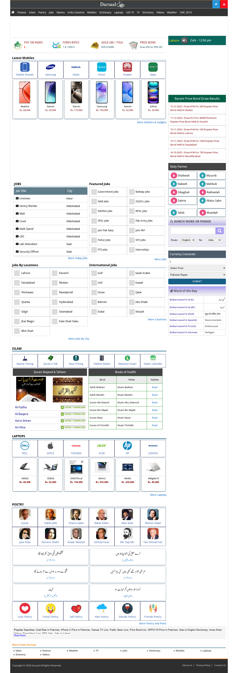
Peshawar (27, 292)
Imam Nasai (124, 417)
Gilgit (24, 311)
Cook (23, 221)
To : (201, 240)
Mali (22, 213)
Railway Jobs (143, 191)
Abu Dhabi (141, 301)
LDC (22, 236)
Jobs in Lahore (62, 633)
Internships (142, 249)
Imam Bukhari (125, 387)
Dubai (100, 311)
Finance (21, 12)
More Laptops (158, 494)
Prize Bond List (138, 629)
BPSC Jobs (141, 211)
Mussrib (211, 175)
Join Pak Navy (106, 230)
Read (154, 387)
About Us (187, 665)
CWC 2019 (186, 12)
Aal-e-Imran (23, 420)
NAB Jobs (103, 201)
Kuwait (139, 282)
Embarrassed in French (183, 326)
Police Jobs (104, 240)
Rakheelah (213, 192)
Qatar (138, 292)
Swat (69, 244)
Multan (63, 282)
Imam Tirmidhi (126, 425)
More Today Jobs (77, 258)
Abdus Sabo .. (210, 202)
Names (61, 12)
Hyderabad (65, 302)
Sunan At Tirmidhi (99, 425)
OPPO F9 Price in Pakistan (163, 629)
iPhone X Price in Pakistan (75, 629)
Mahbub (211, 184)
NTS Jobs (141, 240)
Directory (148, 12)
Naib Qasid (26, 229)
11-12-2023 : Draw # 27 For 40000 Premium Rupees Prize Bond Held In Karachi (193, 120)
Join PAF (140, 230)
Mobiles (92, 12)
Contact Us (220, 665)
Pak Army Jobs (144, 220)
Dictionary (105, 12)
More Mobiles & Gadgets (151, 122)
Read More (20, 635)
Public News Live (119, 629)
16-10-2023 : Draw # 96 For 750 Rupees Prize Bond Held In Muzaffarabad (194, 154)
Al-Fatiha (21, 407)
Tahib (180, 212)
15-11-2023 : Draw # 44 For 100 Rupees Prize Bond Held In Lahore (194, 131)
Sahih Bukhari (97, 387)
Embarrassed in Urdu (182, 299)
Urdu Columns (75, 12)
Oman (101, 292)
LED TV (130, 12)
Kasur (69, 198)
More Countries (157, 319)
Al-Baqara (21, 414)
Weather (172, 12)
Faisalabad (28, 282)
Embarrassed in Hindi (182, 314)
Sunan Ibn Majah (99, 410)
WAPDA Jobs (105, 211)
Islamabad (65, 311)
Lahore (25, 273)
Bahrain (102, 301)
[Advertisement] (119, 25)
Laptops (118, 12)
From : (174, 240)
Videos (160, 12)
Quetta (25, 302)
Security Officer (29, 251)
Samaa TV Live (99, 629)
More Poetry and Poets (152, 623)
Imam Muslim (125, 394)
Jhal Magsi (27, 321)
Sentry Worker (28, 206)
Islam (32, 12)
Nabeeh (182, 184)
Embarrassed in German (183, 332)
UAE (99, 282)
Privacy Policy (203, 665)
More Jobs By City (78, 338)
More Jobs (160, 259)
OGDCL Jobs (142, 201)
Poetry (42, 12)
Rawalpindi (65, 292)
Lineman (25, 198)
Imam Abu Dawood (128, 402)
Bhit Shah (27, 331)
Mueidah (212, 212)
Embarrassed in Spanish (183, 320)
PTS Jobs (102, 249)
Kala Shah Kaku (68, 321)
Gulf (100, 273)
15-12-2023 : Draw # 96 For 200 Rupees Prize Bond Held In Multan (194, 108)
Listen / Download (74, 407)
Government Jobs (108, 191)
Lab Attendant (28, 244)
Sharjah (139, 311)
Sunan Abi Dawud (99, 402)
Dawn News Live (32, 633)
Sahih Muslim (97, 394)
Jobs (51, 12)
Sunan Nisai (96, 417)
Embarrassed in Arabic (182, 307)
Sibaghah (183, 192)
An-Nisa (20, 427)
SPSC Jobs (103, 220)
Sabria (181, 200)
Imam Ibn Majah (127, 410)
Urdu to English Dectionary (193, 629)
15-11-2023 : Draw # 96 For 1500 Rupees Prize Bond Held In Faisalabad (194, 143)
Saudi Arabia (142, 273)
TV (138, 12)
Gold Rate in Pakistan (48, 629)
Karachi (63, 273)
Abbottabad (73, 206)
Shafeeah (183, 175)
